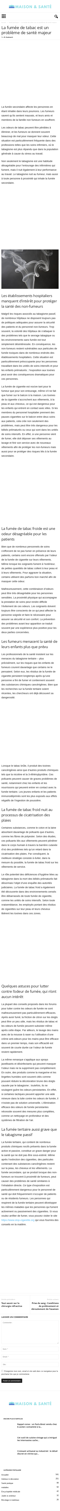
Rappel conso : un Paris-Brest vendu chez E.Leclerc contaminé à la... (37, 1425)
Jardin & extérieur (8, 1496)
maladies (5, 1487)
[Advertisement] (30, 74)
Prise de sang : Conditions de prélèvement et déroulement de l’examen (45, 1306)
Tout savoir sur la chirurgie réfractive (11, 1304)
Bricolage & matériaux (10, 1500)
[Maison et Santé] (30, 6)
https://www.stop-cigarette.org (17, 1220)
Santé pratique (14, 22)
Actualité (5, 1475)
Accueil (3, 22)
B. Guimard (8, 37)
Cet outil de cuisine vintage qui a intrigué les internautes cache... (37, 1439)
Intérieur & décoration (10, 1479)
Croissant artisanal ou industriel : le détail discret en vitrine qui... (37, 1452)
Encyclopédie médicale (10, 1492)
